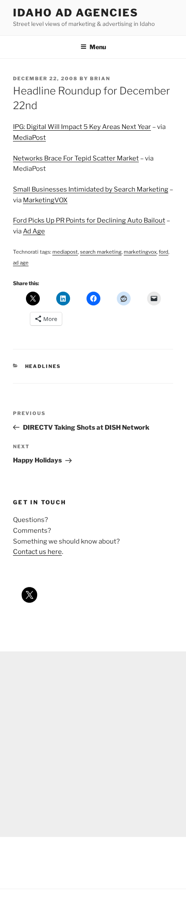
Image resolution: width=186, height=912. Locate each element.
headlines (43, 366)
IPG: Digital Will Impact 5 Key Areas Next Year (82, 127)
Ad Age (34, 231)
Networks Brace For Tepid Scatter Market (76, 158)
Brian (100, 78)
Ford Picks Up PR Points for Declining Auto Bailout (89, 220)
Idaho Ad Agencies (75, 12)
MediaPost (29, 138)
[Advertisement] (93, 744)
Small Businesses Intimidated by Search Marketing (90, 189)
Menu (98, 46)
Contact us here (37, 552)
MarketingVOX (45, 200)
